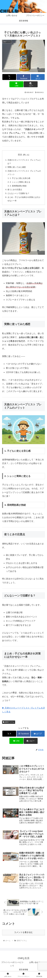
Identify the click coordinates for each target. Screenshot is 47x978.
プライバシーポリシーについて (12, 964)
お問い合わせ (34, 962)
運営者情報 (23, 969)
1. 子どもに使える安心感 (20, 178)
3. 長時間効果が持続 (18, 186)
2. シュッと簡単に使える (20, 182)
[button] (31, 84)
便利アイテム (9, 722)
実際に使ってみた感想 (16, 167)
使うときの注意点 (14, 189)
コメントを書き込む (23, 932)
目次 (20, 154)
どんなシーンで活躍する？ (18, 193)
